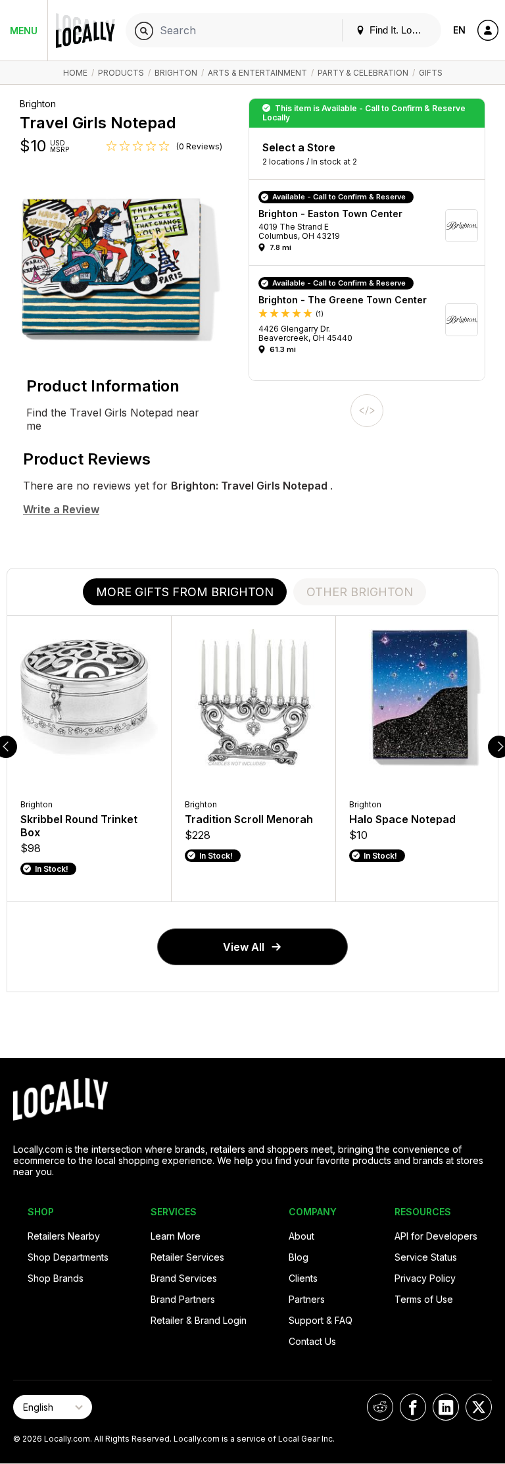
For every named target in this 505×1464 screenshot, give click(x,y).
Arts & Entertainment (257, 73)
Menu (23, 30)
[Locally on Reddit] (380, 1407)
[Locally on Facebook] (413, 1407)
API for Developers (436, 1236)
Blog (298, 1257)
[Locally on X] (479, 1407)
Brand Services (184, 1278)
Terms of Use (424, 1299)
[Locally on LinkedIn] (446, 1407)
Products (121, 73)
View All (243, 946)
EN (459, 30)
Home (75, 73)
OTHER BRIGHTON (359, 592)
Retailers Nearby (64, 1236)
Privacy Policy (425, 1278)
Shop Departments (68, 1257)
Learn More (176, 1236)
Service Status (426, 1257)
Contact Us (312, 1341)
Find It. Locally (399, 30)
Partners (307, 1299)
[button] (371, 225)
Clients (303, 1278)
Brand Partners (183, 1299)
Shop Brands (56, 1278)
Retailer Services (187, 1257)
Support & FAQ (320, 1320)
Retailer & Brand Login (199, 1320)
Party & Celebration (363, 73)
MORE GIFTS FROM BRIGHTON (185, 592)
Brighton (176, 73)
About (301, 1236)
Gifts (431, 73)
